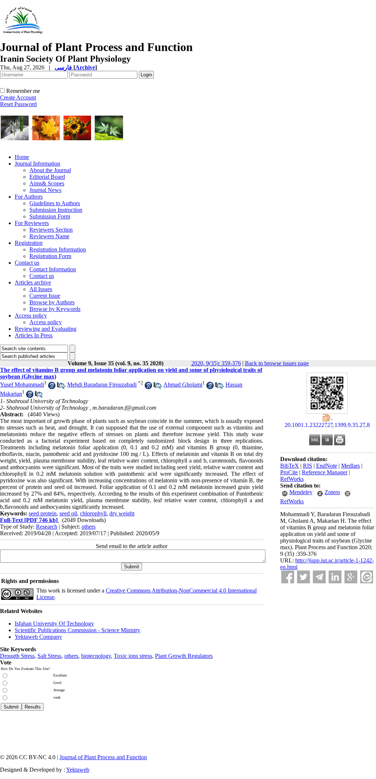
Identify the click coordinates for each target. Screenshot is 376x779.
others (88, 526)
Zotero (332, 492)
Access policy (31, 315)
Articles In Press (34, 335)
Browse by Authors (52, 302)
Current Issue (44, 296)
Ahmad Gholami (182, 384)
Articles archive (33, 282)
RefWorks (292, 479)
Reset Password (18, 104)
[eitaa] (366, 576)
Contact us (27, 263)
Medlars (350, 466)
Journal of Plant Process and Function (103, 757)
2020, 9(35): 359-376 (216, 363)
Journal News (45, 190)
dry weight (121, 513)
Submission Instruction (55, 210)
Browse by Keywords (54, 309)
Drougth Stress (17, 656)
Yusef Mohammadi (22, 384)
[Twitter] (303, 576)
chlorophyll (93, 513)
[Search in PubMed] (60, 387)
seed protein (43, 513)
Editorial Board (47, 177)
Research (46, 526)
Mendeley (300, 492)
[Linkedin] (335, 576)
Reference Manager (324, 472)
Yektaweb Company (38, 637)
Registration (29, 243)
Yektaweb (77, 770)
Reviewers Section (51, 230)
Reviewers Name (49, 236)
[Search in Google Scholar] (51, 387)
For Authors (29, 196)
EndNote (326, 466)
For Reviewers (32, 223)
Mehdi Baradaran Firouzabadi (102, 384)
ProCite (289, 472)
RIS (307, 466)
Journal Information (37, 163)
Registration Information (57, 249)
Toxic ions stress (133, 656)
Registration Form (50, 256)
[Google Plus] (350, 576)
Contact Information (52, 269)
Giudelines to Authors (54, 203)
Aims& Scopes (46, 183)
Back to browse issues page (277, 363)
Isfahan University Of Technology (54, 623)
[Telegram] (319, 576)
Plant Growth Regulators (184, 656)
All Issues (40, 289)
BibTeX (289, 466)
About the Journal (50, 170)
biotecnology (96, 656)
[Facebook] (287, 576)
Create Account (18, 97)
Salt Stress (49, 656)
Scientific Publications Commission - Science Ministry (77, 630)
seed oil (68, 513)
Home (22, 157)
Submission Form (49, 216)
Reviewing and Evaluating (45, 329)
